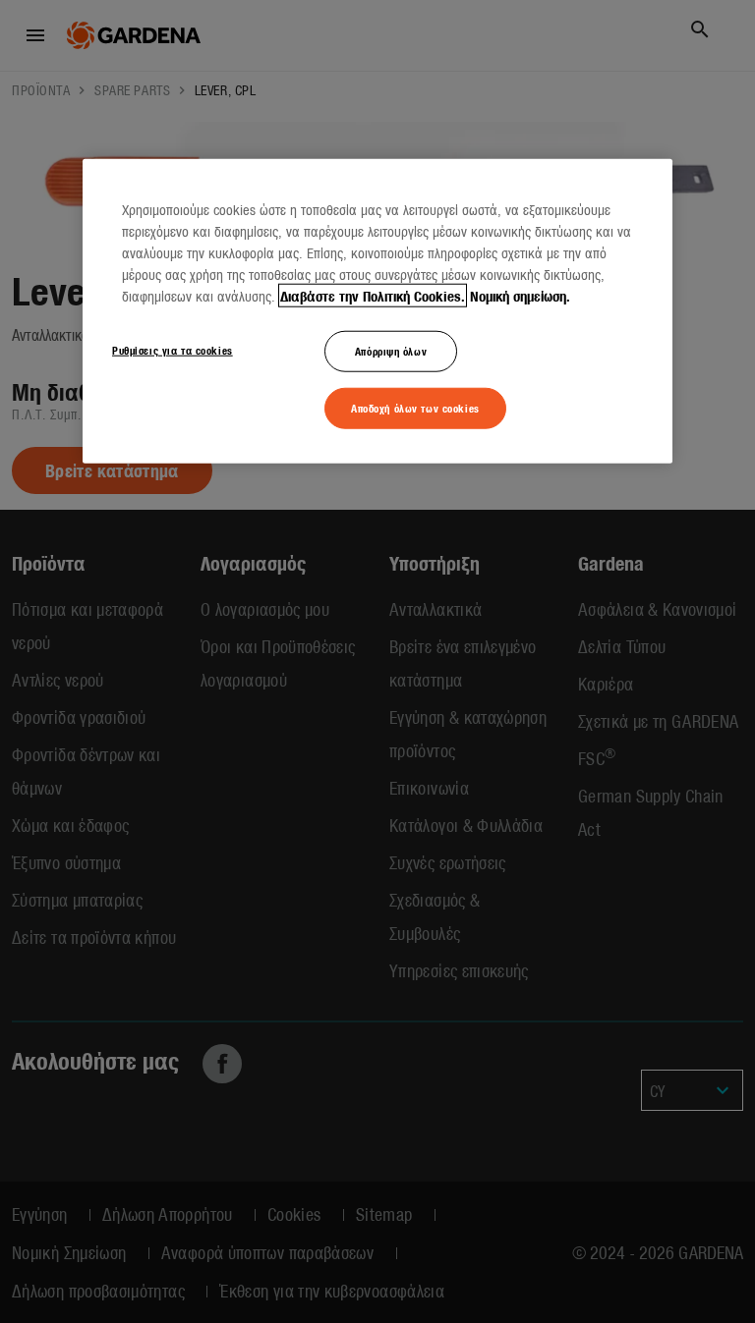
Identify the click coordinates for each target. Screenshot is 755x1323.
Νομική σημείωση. (520, 295)
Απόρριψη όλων (391, 350)
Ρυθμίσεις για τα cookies (172, 350)
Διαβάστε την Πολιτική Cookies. (372, 295)
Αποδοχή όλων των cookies (415, 407)
